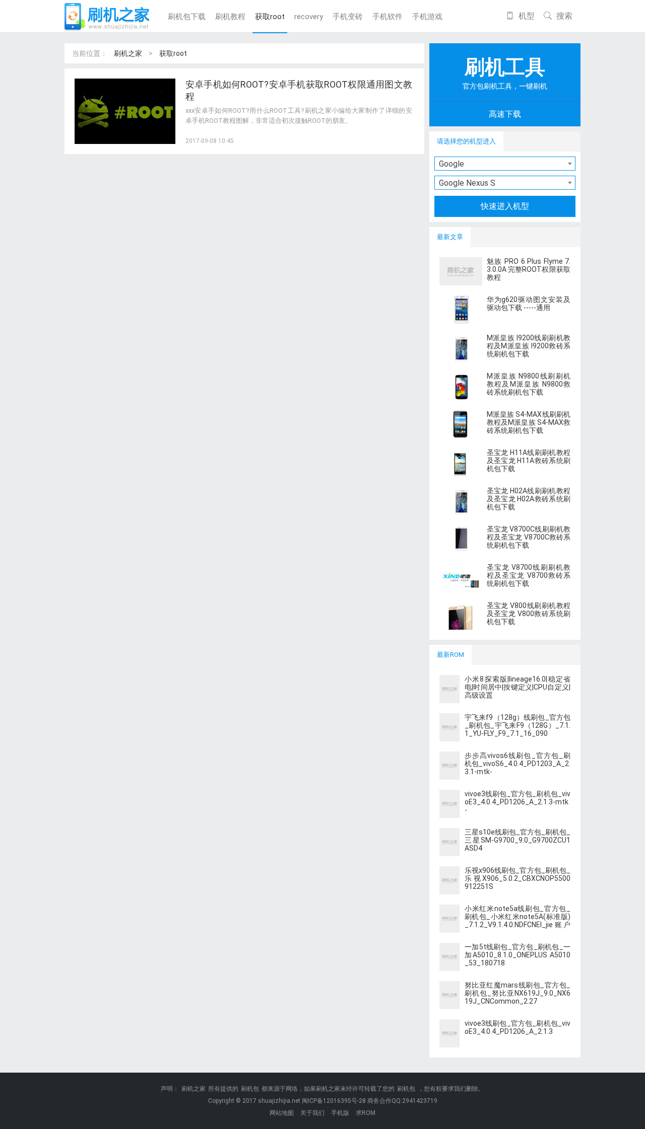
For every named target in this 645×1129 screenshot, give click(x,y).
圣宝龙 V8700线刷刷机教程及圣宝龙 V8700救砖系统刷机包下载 (528, 575)
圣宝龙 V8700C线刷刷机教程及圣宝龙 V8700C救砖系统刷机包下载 (528, 537)
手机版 (340, 1112)
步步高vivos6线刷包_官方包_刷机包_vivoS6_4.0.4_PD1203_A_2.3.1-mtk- (517, 763)
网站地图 (282, 1112)
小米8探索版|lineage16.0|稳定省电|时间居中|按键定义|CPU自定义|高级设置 (517, 687)
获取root (270, 16)
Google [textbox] (451, 164)
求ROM (365, 1112)
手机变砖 (348, 16)
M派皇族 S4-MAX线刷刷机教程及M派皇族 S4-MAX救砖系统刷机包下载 (528, 422)
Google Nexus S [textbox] (467, 183)
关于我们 (312, 1112)
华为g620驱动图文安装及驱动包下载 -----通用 (528, 303)
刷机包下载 (187, 16)
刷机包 (250, 1088)
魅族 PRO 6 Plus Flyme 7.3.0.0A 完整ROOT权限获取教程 (528, 269)
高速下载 (505, 114)
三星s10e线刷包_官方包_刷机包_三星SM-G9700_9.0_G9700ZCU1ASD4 (517, 840)
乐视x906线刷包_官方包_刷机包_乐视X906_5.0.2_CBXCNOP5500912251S (517, 878)
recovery (308, 16)
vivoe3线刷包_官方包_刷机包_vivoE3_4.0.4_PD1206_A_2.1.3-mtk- (517, 802)
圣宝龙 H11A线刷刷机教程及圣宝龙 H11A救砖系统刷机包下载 (528, 460)
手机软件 (387, 16)
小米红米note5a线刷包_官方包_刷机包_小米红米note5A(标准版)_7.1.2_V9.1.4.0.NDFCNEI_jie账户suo (517, 921)
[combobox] (504, 164)
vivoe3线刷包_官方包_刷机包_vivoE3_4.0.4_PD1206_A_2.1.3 (517, 1027)
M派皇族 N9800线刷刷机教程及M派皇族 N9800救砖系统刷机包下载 (528, 384)
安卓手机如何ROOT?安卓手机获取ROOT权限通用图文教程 (298, 90)
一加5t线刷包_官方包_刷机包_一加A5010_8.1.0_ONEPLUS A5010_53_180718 (517, 955)
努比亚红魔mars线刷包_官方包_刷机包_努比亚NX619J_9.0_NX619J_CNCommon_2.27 (517, 993)
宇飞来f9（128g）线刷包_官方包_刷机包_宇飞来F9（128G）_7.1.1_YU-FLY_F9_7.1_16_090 (517, 725)
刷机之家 (128, 53)
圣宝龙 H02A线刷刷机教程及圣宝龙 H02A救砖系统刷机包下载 (528, 499)
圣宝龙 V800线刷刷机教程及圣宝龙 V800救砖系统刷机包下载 (528, 613)
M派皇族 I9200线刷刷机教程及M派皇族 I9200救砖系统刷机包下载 (528, 346)
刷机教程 (230, 16)
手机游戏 (427, 16)
